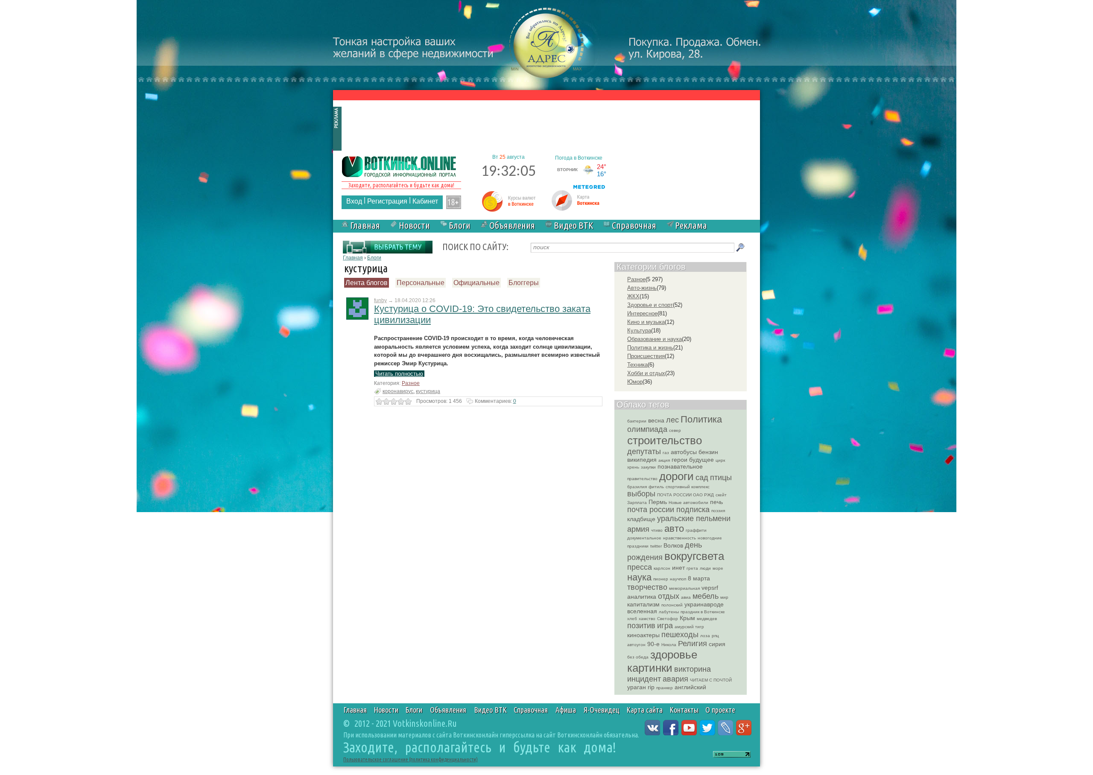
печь (716, 501)
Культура (639, 330)
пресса (639, 567)
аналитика (641, 596)
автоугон (636, 644)
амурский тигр (689, 626)
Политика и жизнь (650, 347)
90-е (653, 644)
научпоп (678, 579)
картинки (649, 667)
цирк (720, 460)
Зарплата (637, 502)
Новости (414, 225)
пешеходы (679, 634)
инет (678, 567)
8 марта (699, 578)
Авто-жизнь (642, 288)
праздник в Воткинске (703, 611)
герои (679, 459)
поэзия (718, 510)
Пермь (658, 501)
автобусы (684, 452)
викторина (692, 669)
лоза (705, 635)
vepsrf (709, 587)
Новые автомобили (688, 502)
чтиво (657, 530)
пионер (660, 579)
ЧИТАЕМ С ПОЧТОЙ (711, 680)
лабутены (669, 611)
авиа (686, 597)
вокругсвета (694, 556)
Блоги (460, 225)
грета (692, 568)
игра (665, 625)
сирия (717, 644)
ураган (636, 687)
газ (666, 452)
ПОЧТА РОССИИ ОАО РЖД (685, 494)
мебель (706, 596)
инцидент (644, 679)
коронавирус (398, 391)
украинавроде (704, 604)
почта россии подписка (668, 509)
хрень (633, 467)
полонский (672, 605)
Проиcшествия (646, 356)
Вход (354, 201)
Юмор (635, 382)
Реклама (691, 225)
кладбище (641, 519)
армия (638, 529)
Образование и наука (654, 339)
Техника (637, 364)
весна (656, 420)
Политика (701, 419)
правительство (642, 478)
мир (724, 597)
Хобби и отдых (646, 373)
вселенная (642, 611)
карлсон (662, 568)
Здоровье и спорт (650, 305)
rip (651, 687)
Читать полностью (399, 373)
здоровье (673, 654)
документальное (644, 538)
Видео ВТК (573, 225)
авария (675, 679)
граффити (696, 530)
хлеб (632, 618)
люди (705, 568)
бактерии (636, 421)
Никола (668, 644)
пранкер (664, 687)
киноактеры (643, 635)
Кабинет (425, 201)
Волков (673, 545)
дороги (676, 476)
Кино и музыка (646, 322)
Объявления (512, 225)
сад (702, 477)
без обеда (638, 657)
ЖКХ (633, 296)
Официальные (476, 282)
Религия (692, 643)
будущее (701, 459)
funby (380, 300)
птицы (721, 477)
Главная (365, 225)
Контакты (683, 709)
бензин (708, 452)
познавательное (680, 466)
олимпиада (647, 429)
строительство (664, 440)
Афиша (565, 709)
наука (639, 577)
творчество (647, 587)
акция (664, 460)
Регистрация (387, 201)
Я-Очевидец (602, 709)
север (675, 430)
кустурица (428, 391)
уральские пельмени (694, 518)
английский (690, 687)
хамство (647, 618)
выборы (641, 493)
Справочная (634, 225)
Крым (687, 618)
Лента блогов (366, 282)
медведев (707, 618)
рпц (715, 635)
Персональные (420, 282)
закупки (648, 467)
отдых (668, 596)
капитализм (643, 604)
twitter (656, 546)
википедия (642, 459)
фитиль (656, 486)
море (718, 568)
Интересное (642, 313)
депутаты (644, 451)
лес (672, 420)
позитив (641, 625)
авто (674, 528)
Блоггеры (524, 282)
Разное (411, 383)
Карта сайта (644, 709)
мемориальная (684, 588)
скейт (721, 494)
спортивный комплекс (688, 486)
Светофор (667, 618)
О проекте (720, 709)
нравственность (679, 538)
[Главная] (399, 166)
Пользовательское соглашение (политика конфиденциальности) (410, 759)
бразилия (637, 486)
